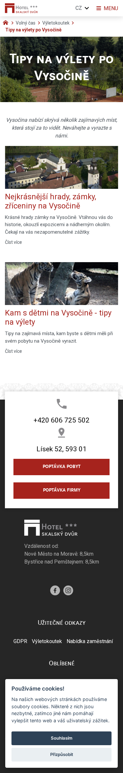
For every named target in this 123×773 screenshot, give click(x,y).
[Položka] (7, 22)
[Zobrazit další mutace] (87, 8)
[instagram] (68, 589)
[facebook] (55, 589)
